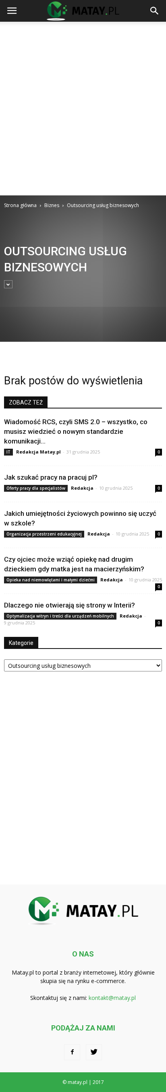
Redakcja (82, 488)
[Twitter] (94, 1052)
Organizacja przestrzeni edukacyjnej (44, 534)
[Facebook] (72, 1052)
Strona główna (20, 205)
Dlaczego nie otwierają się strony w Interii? (69, 605)
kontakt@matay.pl (112, 998)
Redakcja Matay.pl (38, 452)
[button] (154, 11)
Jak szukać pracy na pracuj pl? (51, 477)
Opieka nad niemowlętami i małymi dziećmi (50, 580)
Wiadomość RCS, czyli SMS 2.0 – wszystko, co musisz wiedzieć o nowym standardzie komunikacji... (75, 431)
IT (8, 452)
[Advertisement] (83, 108)
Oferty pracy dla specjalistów (35, 488)
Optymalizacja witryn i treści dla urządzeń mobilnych (60, 616)
